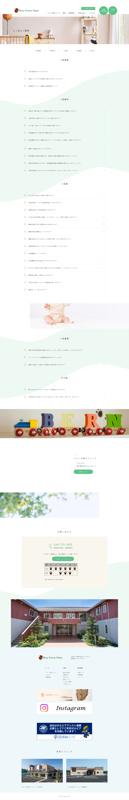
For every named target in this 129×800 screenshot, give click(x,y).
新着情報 (48, 677)
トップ (47, 668)
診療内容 (65, 675)
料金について (66, 679)
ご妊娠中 (52, 51)
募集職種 (80, 675)
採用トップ (81, 672)
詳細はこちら (83, 472)
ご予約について (67, 684)
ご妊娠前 (38, 51)
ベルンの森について (51, 672)
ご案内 (64, 668)
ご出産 (65, 51)
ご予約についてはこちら (63, 559)
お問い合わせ (89, 8)
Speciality (66, 677)
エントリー (81, 677)
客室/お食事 (66, 672)
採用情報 (80, 668)
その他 (91, 51)
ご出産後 (78, 51)
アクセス (48, 675)
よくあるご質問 (67, 681)
